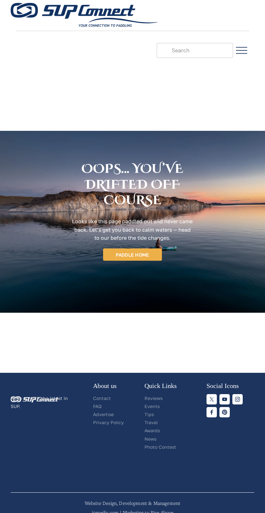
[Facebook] (212, 412)
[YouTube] (224, 399)
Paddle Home (132, 254)
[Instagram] (237, 399)
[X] (212, 399)
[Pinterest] (224, 412)
